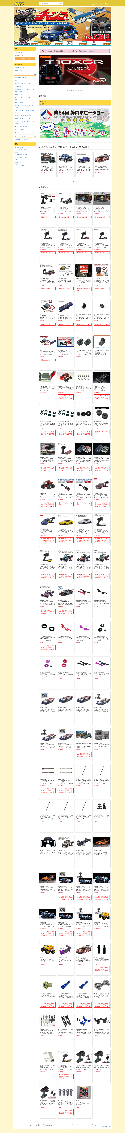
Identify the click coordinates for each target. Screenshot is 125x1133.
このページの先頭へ (105, 1126)
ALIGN (16, 160)
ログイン (98, 43)
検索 (60, 3)
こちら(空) (91, 51)
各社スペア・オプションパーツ (23, 83)
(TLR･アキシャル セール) (21, 133)
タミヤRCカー (18, 74)
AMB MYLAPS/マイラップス (22, 162)
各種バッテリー (19, 94)
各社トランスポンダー (21, 130)
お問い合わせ (74, 43)
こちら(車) (85, 51)
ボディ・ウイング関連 (21, 126)
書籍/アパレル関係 (20, 136)
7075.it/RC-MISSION (20, 149)
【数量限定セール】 (20, 68)
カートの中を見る (25, 58)
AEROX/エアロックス (20, 157)
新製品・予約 (18, 71)
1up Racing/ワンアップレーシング (23, 147)
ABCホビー (17, 152)
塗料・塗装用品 (19, 102)
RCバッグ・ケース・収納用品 (23, 115)
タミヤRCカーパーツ (20, 77)
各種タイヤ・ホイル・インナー (23, 118)
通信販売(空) (51, 43)
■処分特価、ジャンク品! (21, 139)
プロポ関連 (18, 86)
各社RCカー (18, 80)
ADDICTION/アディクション (22, 155)
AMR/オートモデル (19, 165)
